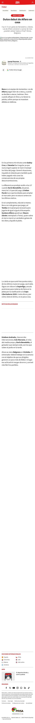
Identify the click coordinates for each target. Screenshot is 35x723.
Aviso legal (10, 701)
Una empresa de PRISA (17, 709)
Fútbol (4, 7)
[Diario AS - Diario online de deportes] (18, 2)
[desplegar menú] (2, 2)
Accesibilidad (29, 703)
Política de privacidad (19, 701)
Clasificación (22, 10)
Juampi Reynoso (13, 61)
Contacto (4, 701)
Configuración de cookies (18, 703)
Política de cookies (6, 703)
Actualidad (5, 10)
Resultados (14, 10)
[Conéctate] (33, 2)
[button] (3, 70)
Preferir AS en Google (15, 70)
